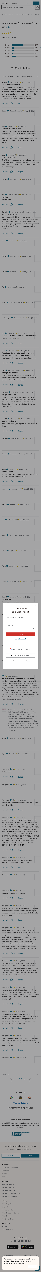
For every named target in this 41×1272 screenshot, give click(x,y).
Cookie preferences (18, 1263)
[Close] (35, 605)
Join (28, 661)
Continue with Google (21, 649)
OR (20, 643)
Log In (20, 634)
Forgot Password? (20, 639)
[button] (33, 628)
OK (33, 1266)
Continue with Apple (22, 655)
